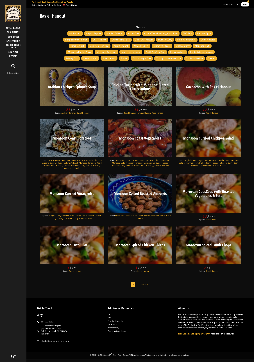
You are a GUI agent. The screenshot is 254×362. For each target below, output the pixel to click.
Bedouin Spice (204, 33)
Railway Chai (72, 58)
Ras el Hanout (90, 58)
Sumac (124, 58)
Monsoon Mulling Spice (79, 52)
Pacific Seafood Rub (155, 52)
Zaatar (211, 58)
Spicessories (13, 41)
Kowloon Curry (141, 45)
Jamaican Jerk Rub (161, 165)
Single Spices (13, 46)
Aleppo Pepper (93, 33)
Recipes (13, 56)
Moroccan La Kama (130, 52)
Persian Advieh (177, 52)
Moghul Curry (183, 45)
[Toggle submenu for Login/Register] (237, 4)
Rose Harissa (109, 58)
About (110, 317)
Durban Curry (165, 39)
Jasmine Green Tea (99, 45)
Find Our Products (115, 321)
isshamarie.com (184, 355)
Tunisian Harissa (194, 58)
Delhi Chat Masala (144, 39)
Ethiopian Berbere (186, 39)
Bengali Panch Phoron (76, 39)
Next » (144, 284)
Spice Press (112, 324)
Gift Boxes (13, 36)
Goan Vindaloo (208, 39)
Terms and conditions (117, 331)
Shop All (13, 52)
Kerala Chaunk (121, 45)
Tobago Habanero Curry (168, 58)
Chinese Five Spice (121, 39)
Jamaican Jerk (77, 45)
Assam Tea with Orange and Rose (161, 33)
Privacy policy (113, 327)
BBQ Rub (187, 33)
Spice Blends (13, 28)
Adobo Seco (75, 33)
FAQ (109, 314)
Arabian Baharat (114, 33)
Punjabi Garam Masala (201, 52)
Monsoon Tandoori (106, 52)
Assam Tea (133, 33)
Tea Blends (13, 32)
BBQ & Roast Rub (85, 160)
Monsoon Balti (202, 45)
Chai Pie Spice (99, 39)
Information (13, 73)
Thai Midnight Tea (142, 58)
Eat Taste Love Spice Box (143, 160)
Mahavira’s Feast (162, 45)
